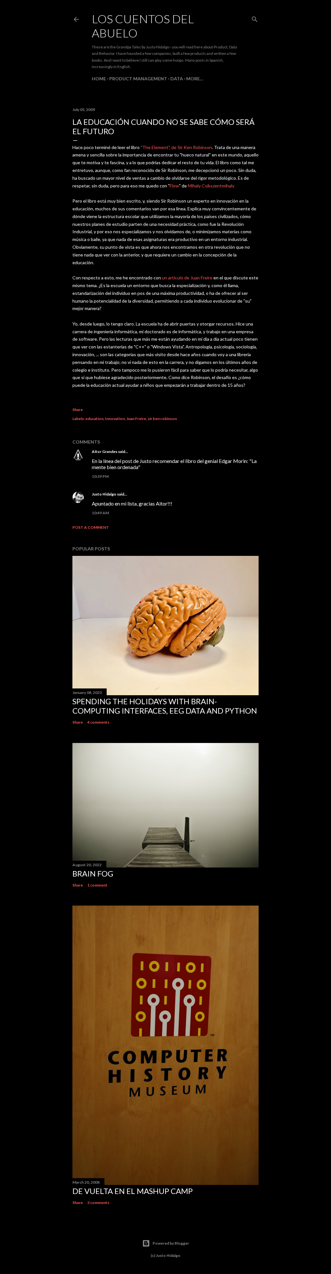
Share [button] (77, 409)
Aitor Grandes (104, 451)
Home (99, 78)
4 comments (98, 722)
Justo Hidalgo (104, 494)
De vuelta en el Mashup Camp (132, 1191)
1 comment (97, 885)
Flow (174, 185)
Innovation (115, 418)
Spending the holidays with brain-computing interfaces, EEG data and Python (164, 706)
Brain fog (92, 873)
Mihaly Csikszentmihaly (211, 185)
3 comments (98, 1202)
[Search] (255, 18)
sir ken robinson (162, 418)
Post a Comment (90, 527)
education (94, 418)
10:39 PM (100, 476)
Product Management (138, 78)
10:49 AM (100, 512)
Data (176, 78)
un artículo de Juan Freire (187, 277)
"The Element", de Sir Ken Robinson (176, 147)
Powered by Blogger (171, 1243)
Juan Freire (136, 418)
